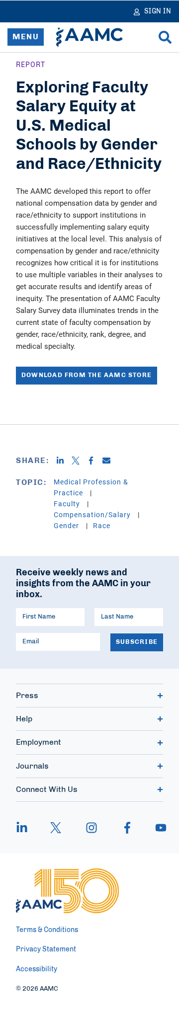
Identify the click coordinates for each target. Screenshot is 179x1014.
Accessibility (36, 969)
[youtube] (156, 828)
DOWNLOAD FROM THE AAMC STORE (86, 375)
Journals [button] (32, 766)
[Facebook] (94, 461)
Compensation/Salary (93, 514)
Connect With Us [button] (47, 789)
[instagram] (91, 828)
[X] (79, 461)
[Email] (110, 461)
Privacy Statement (46, 949)
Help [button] (24, 719)
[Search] (165, 37)
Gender (67, 525)
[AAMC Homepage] (67, 890)
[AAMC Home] (89, 37)
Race (101, 525)
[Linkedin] (64, 461)
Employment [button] (38, 742)
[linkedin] (27, 828)
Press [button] (27, 696)
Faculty (68, 503)
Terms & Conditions (47, 930)
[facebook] (127, 828)
